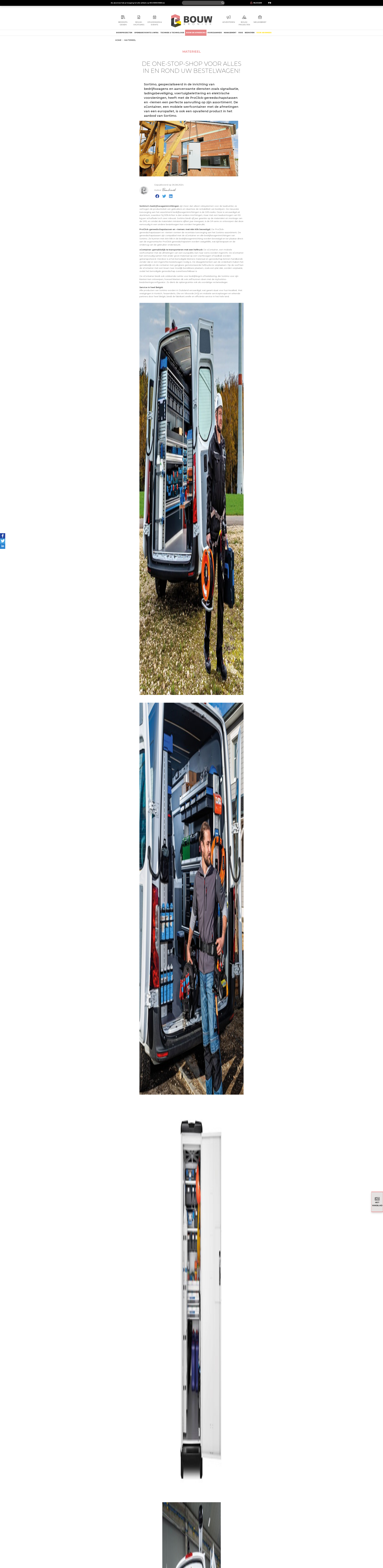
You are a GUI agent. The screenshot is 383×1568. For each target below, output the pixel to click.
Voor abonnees (264, 32)
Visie (240, 32)
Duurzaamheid (215, 32)
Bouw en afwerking (196, 32)
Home (118, 40)
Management (230, 32)
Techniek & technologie (172, 32)
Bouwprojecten (124, 32)
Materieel (130, 40)
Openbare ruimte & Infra (146, 32)
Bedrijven (249, 32)
